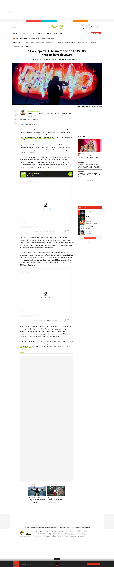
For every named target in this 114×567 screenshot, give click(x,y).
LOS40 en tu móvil (76, 527)
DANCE (60, 21)
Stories (66, 511)
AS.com (74, 531)
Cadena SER (69, 531)
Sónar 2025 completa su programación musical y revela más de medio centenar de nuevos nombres (36, 500)
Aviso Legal (26, 527)
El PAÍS (39, 531)
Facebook (15, 111)
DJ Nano (22, 352)
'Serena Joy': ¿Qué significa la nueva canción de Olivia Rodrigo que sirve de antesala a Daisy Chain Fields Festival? (89, 166)
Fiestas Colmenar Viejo (47, 42)
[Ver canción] (82, 212)
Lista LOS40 (16, 33)
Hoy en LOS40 (48, 33)
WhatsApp (15, 119)
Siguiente (66, 564)
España (93, 26)
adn (78, 531)
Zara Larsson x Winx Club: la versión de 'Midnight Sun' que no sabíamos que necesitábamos (89, 157)
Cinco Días (60, 533)
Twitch (63, 511)
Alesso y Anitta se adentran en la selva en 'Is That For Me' (55, 498)
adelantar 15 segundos (62, 564)
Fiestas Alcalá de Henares (32, 42)
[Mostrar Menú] (14, 26)
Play (57, 564)
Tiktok (51, 511)
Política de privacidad (43, 527)
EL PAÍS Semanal (72, 533)
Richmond (38, 536)
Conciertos (28, 46)
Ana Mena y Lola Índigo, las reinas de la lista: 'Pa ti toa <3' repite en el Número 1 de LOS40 (90, 175)
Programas (32, 33)
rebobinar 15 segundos (52, 564)
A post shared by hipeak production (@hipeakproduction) (45, 231)
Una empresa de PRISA (25, 533)
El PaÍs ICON (60, 536)
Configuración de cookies (64, 527)
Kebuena (83, 533)
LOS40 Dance (16, 46)
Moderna (46, 536)
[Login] (99, 26)
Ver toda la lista (89, 238)
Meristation (81, 536)
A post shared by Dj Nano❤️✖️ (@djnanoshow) (45, 320)
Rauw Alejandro (59, 42)
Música (23, 33)
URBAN (76, 21)
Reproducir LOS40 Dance (70, 174)
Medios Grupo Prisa (25, 536)
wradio (54, 533)
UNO (50, 533)
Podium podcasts (53, 536)
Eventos (40, 33)
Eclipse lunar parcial (82, 42)
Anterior (48, 564)
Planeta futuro (78, 533)
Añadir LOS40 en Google (30, 124)
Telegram (15, 123)
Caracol (84, 531)
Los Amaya (93, 42)
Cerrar (100, 38)
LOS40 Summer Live (58, 33)
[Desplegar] (57, 559)
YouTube (54, 511)
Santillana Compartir (62, 531)
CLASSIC (45, 21)
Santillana (54, 531)
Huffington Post (41, 533)
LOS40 (28, 21)
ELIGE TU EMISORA (93, 563)
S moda (67, 536)
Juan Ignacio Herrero (34, 111)
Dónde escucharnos (86, 527)
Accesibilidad (34, 527)
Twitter (15, 115)
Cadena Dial (66, 533)
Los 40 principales (47, 531)
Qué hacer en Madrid (70, 42)
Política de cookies (53, 527)
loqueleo (73, 536)
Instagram (47, 511)
